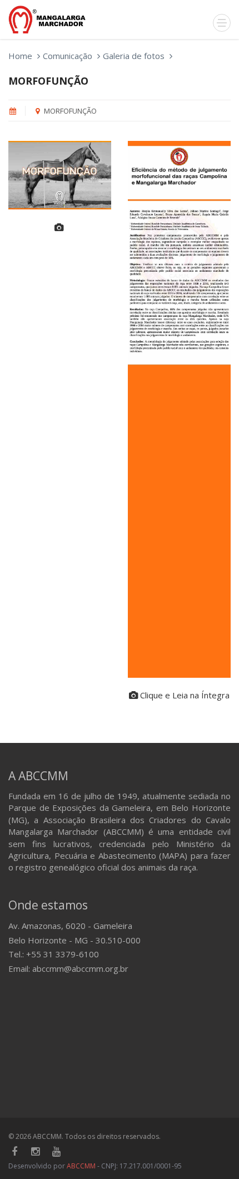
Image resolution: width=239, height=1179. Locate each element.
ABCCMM (81, 1166)
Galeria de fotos (134, 55)
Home (20, 55)
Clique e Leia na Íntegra (184, 695)
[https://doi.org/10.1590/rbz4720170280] (179, 409)
